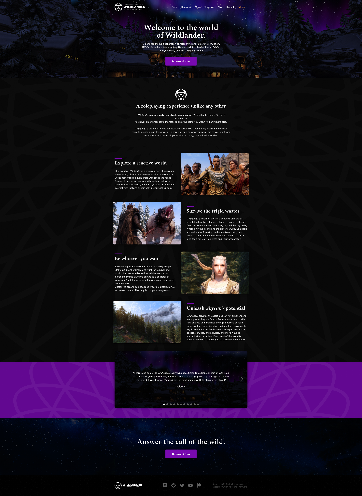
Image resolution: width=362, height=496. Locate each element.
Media (198, 7)
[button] (241, 379)
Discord (230, 7)
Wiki (220, 7)
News (174, 7)
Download (186, 7)
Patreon (241, 7)
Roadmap (209, 7)
